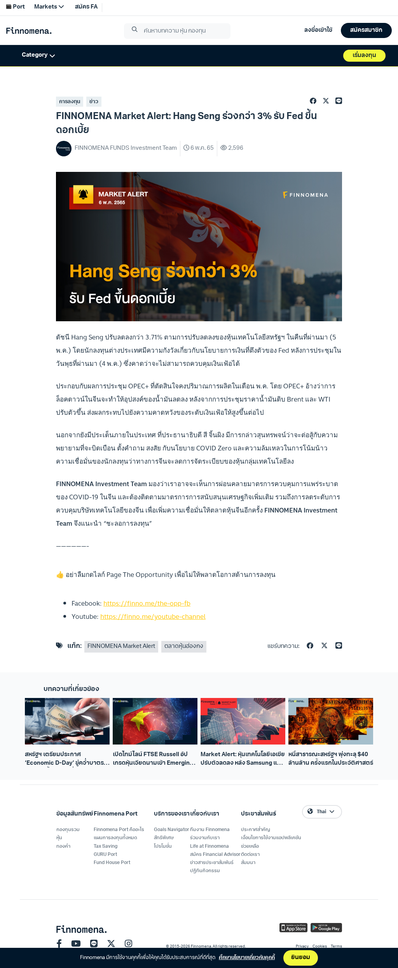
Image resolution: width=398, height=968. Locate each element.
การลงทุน (69, 101)
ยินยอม (300, 958)
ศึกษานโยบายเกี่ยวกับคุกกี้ (247, 957)
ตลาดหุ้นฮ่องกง (183, 646)
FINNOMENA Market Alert (121, 646)
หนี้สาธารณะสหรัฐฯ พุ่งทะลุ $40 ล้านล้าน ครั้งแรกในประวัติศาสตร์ (330, 759)
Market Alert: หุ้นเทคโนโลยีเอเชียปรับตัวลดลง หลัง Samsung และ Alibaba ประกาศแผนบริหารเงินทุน (243, 759)
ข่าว (93, 101)
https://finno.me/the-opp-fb (146, 603)
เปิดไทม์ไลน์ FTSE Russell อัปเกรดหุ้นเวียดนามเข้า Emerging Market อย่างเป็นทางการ (153, 759)
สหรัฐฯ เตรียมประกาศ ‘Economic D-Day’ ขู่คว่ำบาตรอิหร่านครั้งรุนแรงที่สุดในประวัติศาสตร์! (64, 759)
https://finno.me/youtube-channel (153, 616)
